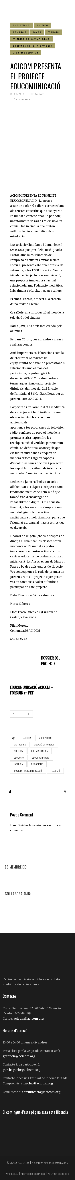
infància (18, 764)
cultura (18, 751)
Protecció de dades (33, 1174)
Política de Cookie (58, 1174)
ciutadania (20, 744)
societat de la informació (28, 770)
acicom (27, 737)
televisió (55, 770)
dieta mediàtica (39, 751)
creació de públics (44, 744)
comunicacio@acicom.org (41, 1092)
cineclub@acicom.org (37, 1083)
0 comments (22, 99)
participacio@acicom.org (21, 1070)
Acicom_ (40, 94)
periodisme (37, 764)
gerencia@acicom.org (19, 1056)
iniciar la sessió (30, 825)
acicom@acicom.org (28, 1018)
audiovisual (45, 737)
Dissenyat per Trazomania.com (50, 1163)
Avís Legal (12, 1174)
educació (19, 757)
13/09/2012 (17, 94)
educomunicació (40, 757)
